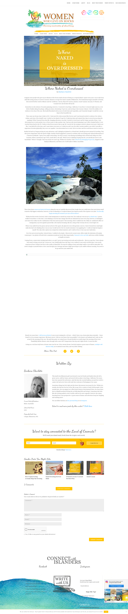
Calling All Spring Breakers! (33, 583)
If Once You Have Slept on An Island (35, 589)
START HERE (75, 3)
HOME (68, 3)
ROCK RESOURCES (121, 3)
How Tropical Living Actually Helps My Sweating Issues (33, 478)
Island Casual (91, 476)
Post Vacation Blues (30, 586)
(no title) (27, 581)
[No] (126, 611)
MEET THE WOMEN (97, 3)
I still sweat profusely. (45, 335)
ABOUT (83, 3)
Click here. (88, 406)
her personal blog (72, 400)
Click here (91, 596)
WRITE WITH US (109, 3)
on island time (93, 216)
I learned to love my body (81, 235)
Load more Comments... (64, 488)
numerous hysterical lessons (42, 209)
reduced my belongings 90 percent (84, 139)
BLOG (88, 3)
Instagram (84, 400)
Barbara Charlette (65, 92)
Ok (106, 611)
